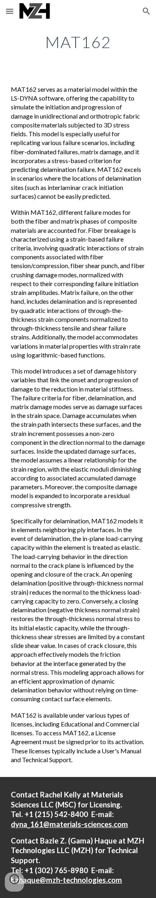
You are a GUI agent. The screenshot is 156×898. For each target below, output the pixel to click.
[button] (9, 11)
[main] (78, 42)
